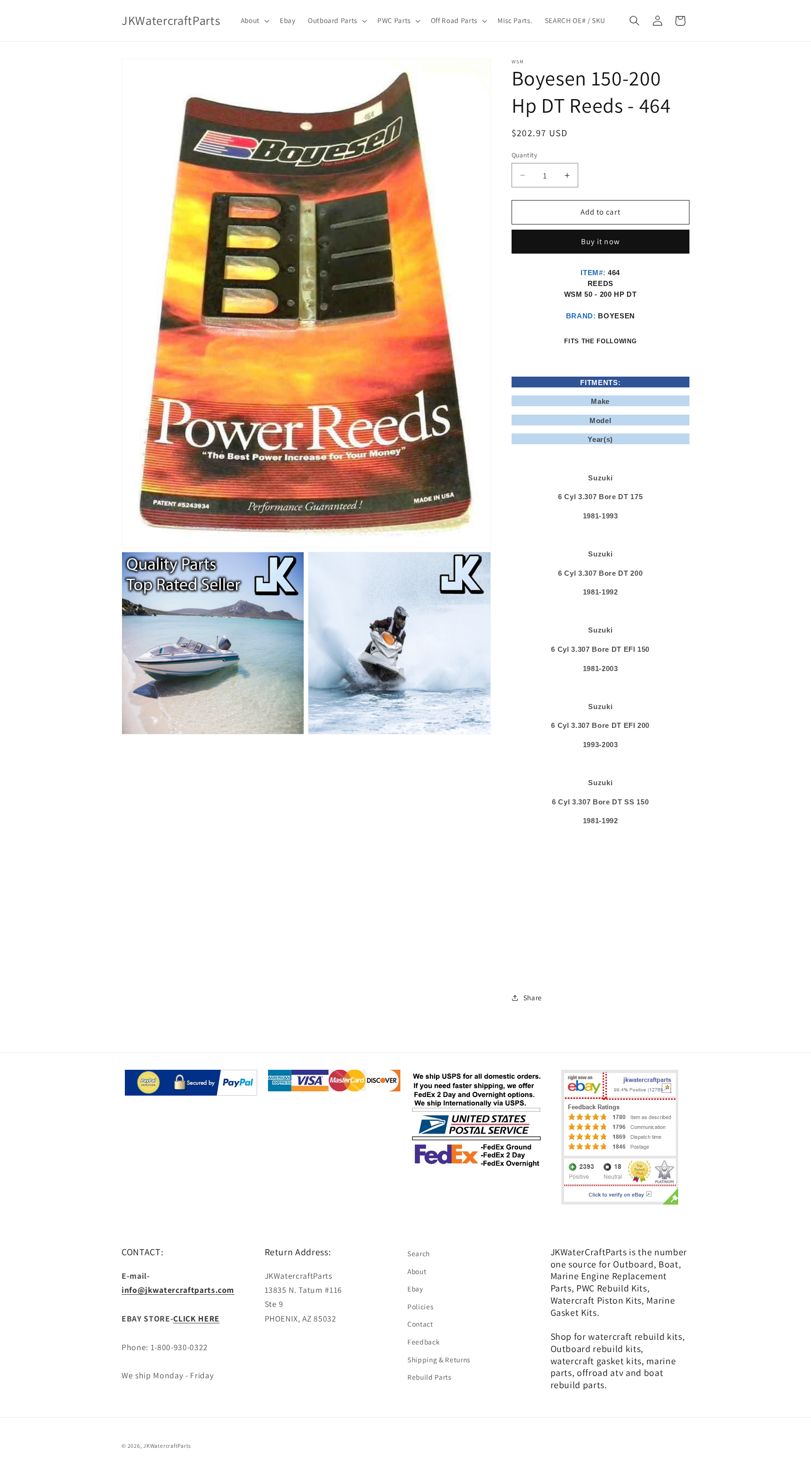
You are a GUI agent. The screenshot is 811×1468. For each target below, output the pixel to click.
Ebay (415, 1288)
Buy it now (600, 241)
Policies (420, 1306)
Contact (420, 1324)
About (416, 1271)
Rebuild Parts (429, 1377)
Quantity (525, 154)
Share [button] (532, 997)
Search (418, 1253)
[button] (253, 20)
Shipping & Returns (438, 1359)
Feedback (423, 1341)
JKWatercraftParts (167, 1445)
